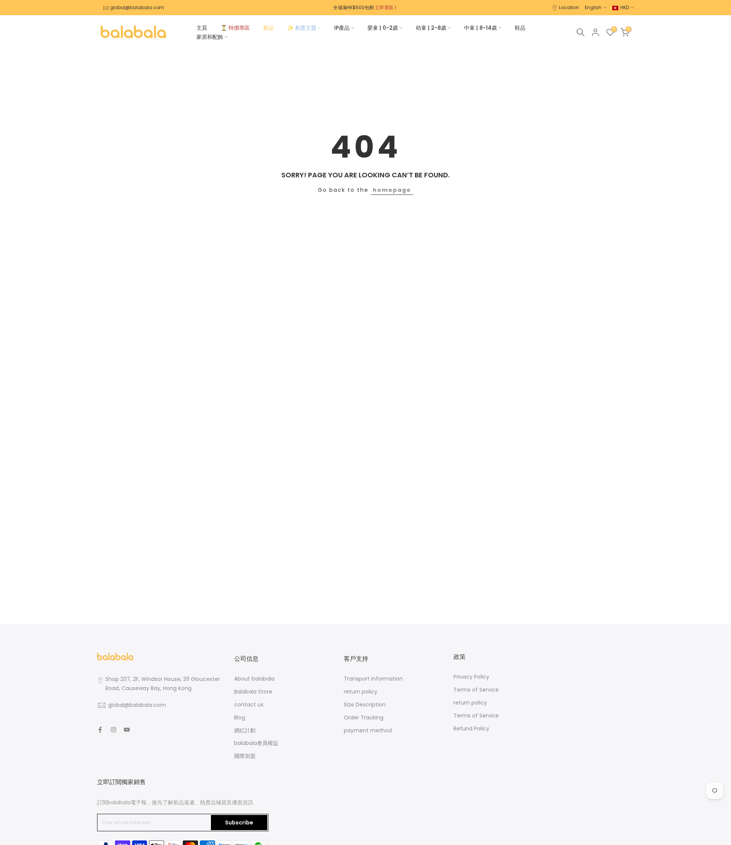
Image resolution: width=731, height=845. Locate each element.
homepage (392, 190)
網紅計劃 (244, 730)
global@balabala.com (137, 7)
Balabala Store (253, 691)
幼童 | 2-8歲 (431, 28)
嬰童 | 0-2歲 (382, 28)
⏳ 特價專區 (235, 28)
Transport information (373, 678)
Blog (239, 717)
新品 (268, 28)
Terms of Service (476, 690)
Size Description (365, 704)
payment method (368, 730)
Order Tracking (363, 717)
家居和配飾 (209, 37)
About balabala (254, 678)
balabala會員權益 (256, 743)
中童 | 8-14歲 (480, 28)
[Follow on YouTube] (127, 729)
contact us (248, 704)
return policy (360, 691)
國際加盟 (244, 756)
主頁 (201, 28)
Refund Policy (471, 728)
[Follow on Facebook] (100, 729)
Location (569, 7)
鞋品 (520, 28)
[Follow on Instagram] (113, 729)
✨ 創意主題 (301, 28)
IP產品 (342, 28)
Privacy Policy (471, 677)
